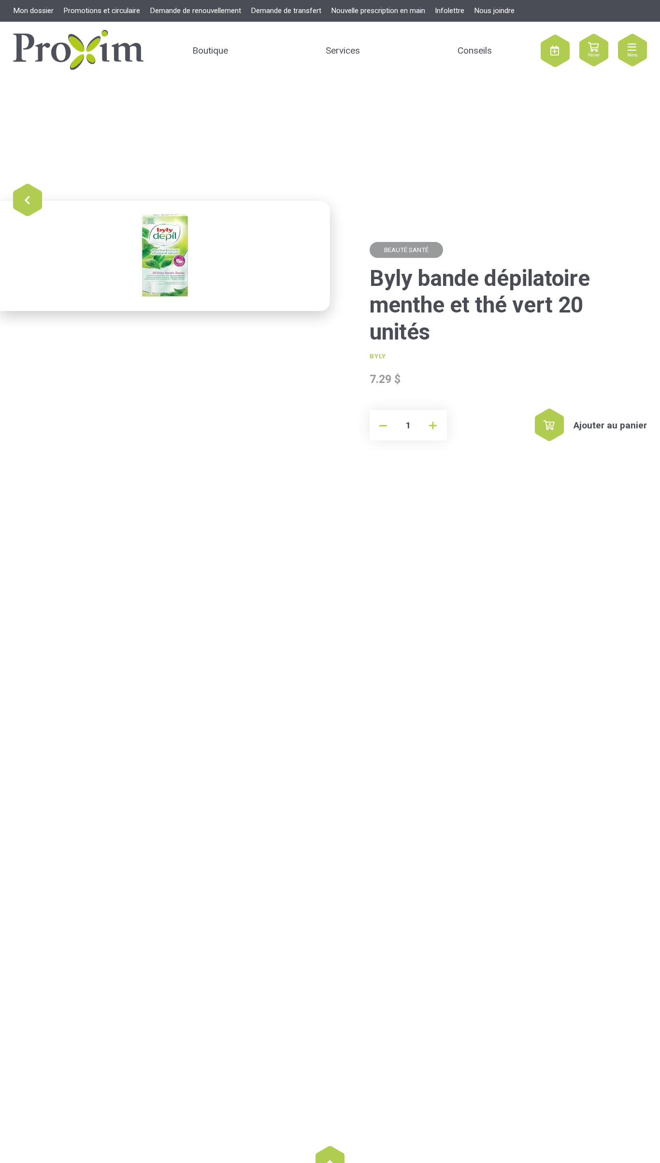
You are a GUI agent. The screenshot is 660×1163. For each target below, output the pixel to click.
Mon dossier (33, 10)
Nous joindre (494, 10)
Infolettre (449, 10)
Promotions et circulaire (101, 10)
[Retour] (27, 201)
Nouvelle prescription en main (378, 10)
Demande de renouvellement (195, 10)
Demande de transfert (286, 10)
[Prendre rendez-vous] (555, 51)
